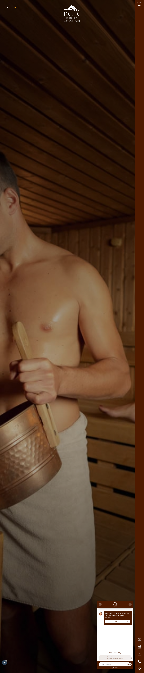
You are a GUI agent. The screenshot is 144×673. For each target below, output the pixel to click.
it (12, 8)
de (8, 8)
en (15, 8)
